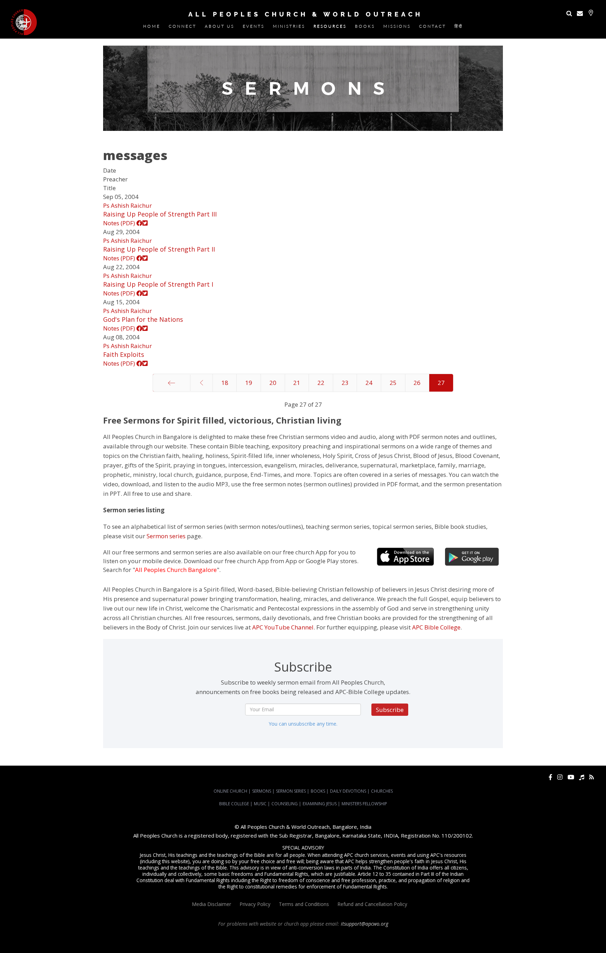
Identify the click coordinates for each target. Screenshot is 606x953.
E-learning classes (424, 942)
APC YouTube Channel (283, 627)
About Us (219, 27)
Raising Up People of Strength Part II (159, 249)
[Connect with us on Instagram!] (560, 777)
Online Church (230, 791)
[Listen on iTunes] (581, 777)
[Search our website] (569, 13)
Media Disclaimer (211, 904)
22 (320, 383)
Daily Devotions (348, 791)
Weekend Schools (461, 942)
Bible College (234, 804)
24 (368, 383)
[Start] (171, 383)
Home (151, 27)
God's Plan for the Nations (143, 319)
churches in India (91, 942)
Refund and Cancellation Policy (372, 904)
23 (345, 383)
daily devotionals (322, 942)
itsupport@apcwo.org (364, 923)
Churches (382, 791)
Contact (432, 27)
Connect (182, 27)
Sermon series (166, 536)
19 (248, 383)
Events (253, 27)
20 (272, 383)
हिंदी (458, 27)
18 (224, 383)
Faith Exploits (123, 354)
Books (365, 27)
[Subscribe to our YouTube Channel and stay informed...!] (570, 777)
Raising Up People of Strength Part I (158, 284)
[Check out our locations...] (591, 13)
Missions (397, 27)
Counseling (284, 804)
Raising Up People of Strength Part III (160, 214)
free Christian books (284, 942)
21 (296, 383)
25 (393, 383)
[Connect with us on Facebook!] (550, 777)
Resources (330, 27)
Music (260, 804)
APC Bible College (436, 627)
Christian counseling (500, 942)
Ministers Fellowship (364, 804)
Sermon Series (291, 791)
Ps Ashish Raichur (127, 205)
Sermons (261, 791)
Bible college (353, 942)
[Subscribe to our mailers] (580, 13)
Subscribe (390, 710)
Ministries (289, 27)
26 (416, 383)
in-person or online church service (132, 936)
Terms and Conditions (304, 904)
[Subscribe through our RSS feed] (591, 777)
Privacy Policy (255, 904)
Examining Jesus (320, 804)
